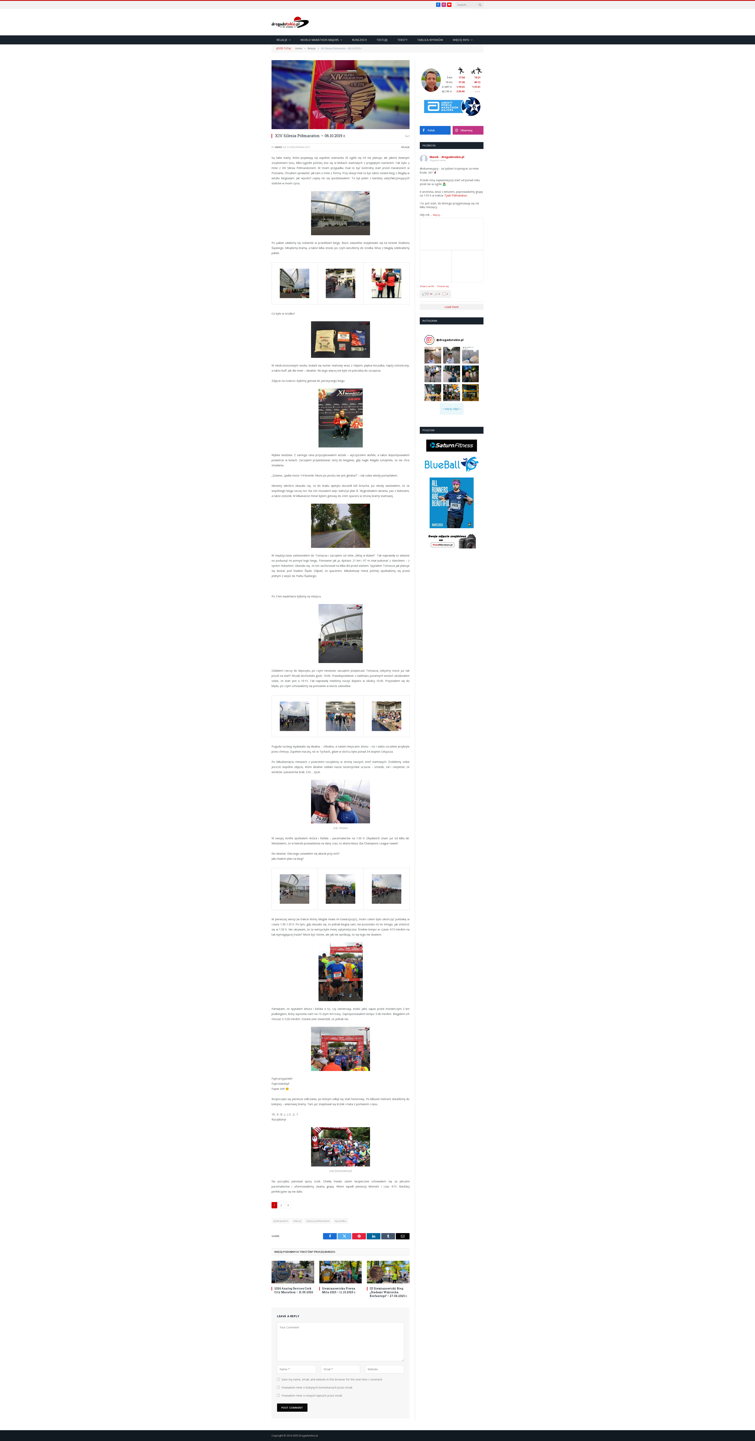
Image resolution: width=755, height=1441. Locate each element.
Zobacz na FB (427, 286)
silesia (297, 1221)
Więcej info (461, 40)
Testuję (382, 40)
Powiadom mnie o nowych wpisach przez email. (312, 1395)
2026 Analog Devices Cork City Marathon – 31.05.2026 (293, 1290)
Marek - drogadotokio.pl (447, 157)
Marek (278, 147)
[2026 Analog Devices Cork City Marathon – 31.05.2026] (293, 1272)
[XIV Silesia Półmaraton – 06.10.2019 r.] (341, 94)
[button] (432, 355)
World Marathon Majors (319, 40)
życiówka (340, 1221)
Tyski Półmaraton (455, 195)
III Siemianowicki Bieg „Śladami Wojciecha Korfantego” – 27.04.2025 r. (388, 1292)
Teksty (402, 40)
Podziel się (443, 286)
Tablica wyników (430, 40)
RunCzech (359, 40)
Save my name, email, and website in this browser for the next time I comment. (332, 1379)
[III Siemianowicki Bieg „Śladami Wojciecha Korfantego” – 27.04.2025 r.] (388, 1272)
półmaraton (280, 1221)
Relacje (281, 40)
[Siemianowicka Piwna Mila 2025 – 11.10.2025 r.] (340, 1272)
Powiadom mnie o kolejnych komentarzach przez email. (317, 1387)
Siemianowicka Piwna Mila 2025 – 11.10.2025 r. (339, 1290)
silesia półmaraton (318, 1221)
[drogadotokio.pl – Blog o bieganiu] (290, 22)
